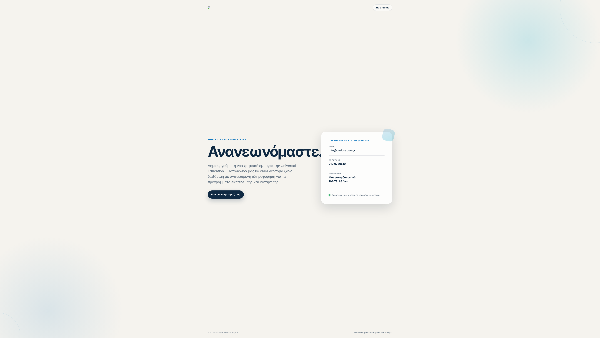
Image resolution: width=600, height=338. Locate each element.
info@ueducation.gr (342, 150)
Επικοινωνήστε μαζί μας (225, 194)
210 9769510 (382, 7)
